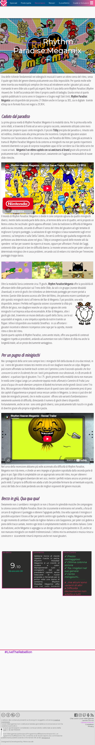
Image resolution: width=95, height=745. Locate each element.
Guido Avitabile (47, 35)
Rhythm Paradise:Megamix (47, 46)
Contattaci (89, 724)
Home (43, 32)
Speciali (13, 3)
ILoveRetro (64, 3)
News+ (52, 3)
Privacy (91, 726)
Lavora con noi (88, 720)
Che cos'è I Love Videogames (82, 718)
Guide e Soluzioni (81, 3)
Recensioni (40, 3)
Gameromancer (87, 722)
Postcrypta (26, 3)
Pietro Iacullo (28, 742)
